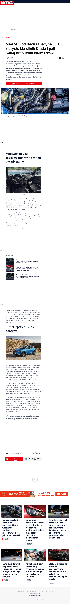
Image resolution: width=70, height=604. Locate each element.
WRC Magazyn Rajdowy (47, 591)
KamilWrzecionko (18, 515)
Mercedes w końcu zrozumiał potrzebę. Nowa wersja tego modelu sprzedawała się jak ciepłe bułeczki (11, 528)
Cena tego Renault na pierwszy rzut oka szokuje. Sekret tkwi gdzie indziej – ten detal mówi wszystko (11, 570)
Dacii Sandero (10, 201)
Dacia (12, 453)
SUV (19, 215)
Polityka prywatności (35, 593)
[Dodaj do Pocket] (20, 116)
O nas (39, 591)
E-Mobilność (54, 541)
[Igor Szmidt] (60, 58)
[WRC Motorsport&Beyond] (7, 6)
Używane (10, 58)
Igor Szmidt (63, 58)
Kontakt (29, 591)
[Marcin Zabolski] (39, 515)
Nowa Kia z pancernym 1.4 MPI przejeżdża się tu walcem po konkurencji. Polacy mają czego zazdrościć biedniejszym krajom (35, 530)
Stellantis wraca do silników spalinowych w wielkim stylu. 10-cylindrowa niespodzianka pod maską (58, 571)
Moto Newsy (29, 543)
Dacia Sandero (16, 453)
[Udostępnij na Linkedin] (23, 116)
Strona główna (21, 591)
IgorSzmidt (66, 559)
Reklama (34, 591)
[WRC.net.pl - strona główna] (2, 37)
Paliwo (29, 579)
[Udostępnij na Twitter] (25, 116)
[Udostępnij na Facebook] (17, 116)
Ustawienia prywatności (35, 595)
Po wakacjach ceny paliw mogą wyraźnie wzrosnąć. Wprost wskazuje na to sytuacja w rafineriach (35, 570)
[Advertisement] (35, 18)
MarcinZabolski (42, 515)
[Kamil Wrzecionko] (14, 515)
